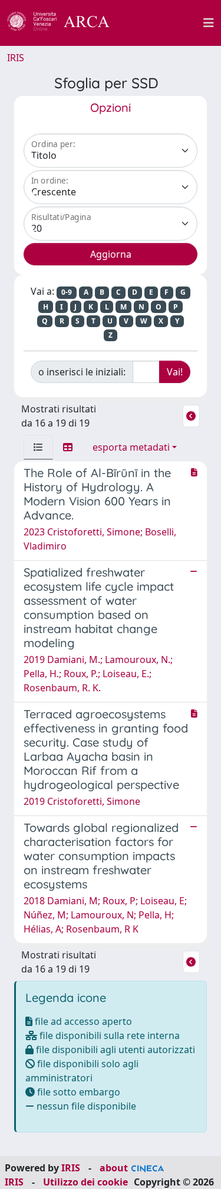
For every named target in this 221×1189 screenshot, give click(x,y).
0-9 (66, 292)
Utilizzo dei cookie (85, 1181)
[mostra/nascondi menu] (208, 23)
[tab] (38, 447)
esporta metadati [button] (131, 447)
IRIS (15, 57)
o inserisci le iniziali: (82, 371)
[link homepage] (65, 23)
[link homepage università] (163, 23)
